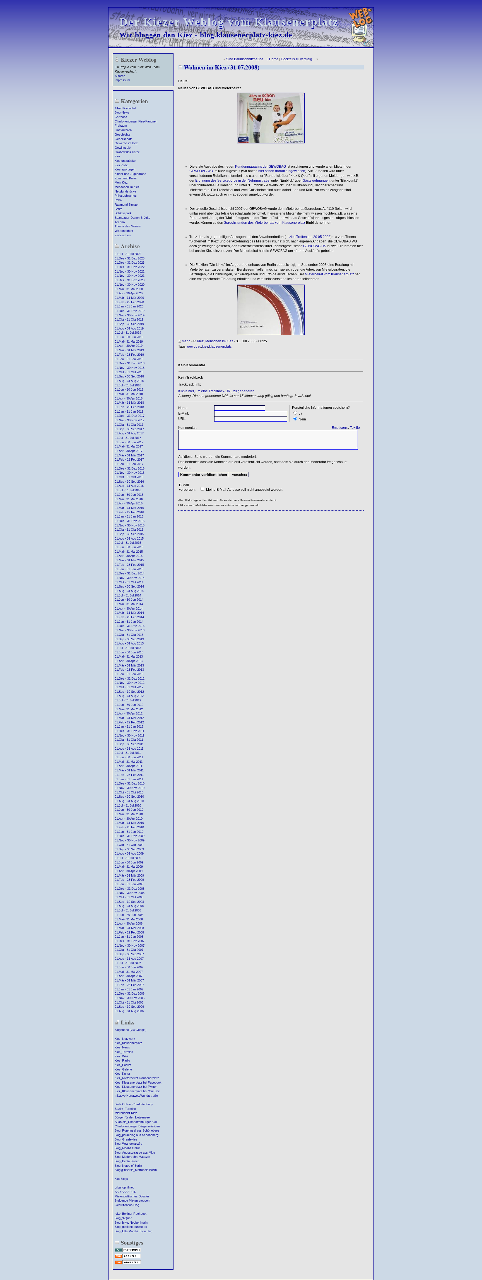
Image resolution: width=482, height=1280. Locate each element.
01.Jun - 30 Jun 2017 (129, 442)
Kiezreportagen (125, 169)
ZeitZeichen (123, 235)
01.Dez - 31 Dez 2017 (129, 415)
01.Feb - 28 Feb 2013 (129, 669)
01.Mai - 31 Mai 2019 (129, 341)
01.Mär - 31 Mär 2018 (129, 402)
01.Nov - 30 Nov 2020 (129, 284)
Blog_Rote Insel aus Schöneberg (137, 1130)
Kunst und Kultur (126, 178)
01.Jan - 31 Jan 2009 (129, 884)
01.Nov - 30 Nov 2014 (129, 577)
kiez (205, 346)
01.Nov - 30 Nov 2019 (129, 315)
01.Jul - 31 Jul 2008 (128, 910)
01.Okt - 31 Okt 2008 (129, 897)
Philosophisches (126, 195)
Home (273, 59)
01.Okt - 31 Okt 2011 (129, 739)
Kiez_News (122, 1047)
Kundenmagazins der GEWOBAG (260, 167)
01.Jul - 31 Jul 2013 (128, 647)
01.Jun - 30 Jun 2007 (129, 967)
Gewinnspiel (123, 147)
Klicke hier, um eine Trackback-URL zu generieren (216, 391)
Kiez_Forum (123, 1065)
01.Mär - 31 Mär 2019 (129, 350)
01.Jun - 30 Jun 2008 (129, 914)
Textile (355, 428)
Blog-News (122, 112)
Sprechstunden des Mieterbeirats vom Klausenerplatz (264, 223)
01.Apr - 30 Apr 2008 (129, 923)
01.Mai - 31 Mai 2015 (129, 551)
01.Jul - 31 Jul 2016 (128, 490)
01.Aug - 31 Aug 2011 (129, 748)
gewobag (194, 346)
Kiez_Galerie (123, 1069)
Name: (183, 408)
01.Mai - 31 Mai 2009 (129, 866)
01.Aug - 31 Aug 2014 (129, 591)
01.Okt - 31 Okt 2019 (129, 319)
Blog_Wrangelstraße (128, 1143)
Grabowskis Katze (127, 152)
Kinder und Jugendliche (130, 173)
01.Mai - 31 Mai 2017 (129, 446)
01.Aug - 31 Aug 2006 (129, 1011)
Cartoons (121, 117)
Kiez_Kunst (122, 1073)
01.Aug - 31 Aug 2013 (129, 643)
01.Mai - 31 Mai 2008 (129, 919)
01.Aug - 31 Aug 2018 (129, 380)
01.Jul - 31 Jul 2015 (128, 542)
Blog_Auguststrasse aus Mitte (135, 1152)
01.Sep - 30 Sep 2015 (129, 534)
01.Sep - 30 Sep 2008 (129, 901)
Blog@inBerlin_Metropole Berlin (136, 1169)
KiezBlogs (121, 1178)
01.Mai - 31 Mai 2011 (129, 761)
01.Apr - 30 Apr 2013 (129, 661)
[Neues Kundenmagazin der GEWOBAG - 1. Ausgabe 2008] (271, 142)
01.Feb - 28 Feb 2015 (129, 564)
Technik (120, 222)
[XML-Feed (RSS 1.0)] (128, 1257)
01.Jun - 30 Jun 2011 (129, 757)
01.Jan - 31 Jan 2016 (129, 516)
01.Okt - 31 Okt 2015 (129, 529)
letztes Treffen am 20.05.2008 (308, 237)
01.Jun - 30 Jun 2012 (129, 704)
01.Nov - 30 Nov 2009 (129, 840)
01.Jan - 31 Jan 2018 (129, 411)
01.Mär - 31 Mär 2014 (129, 612)
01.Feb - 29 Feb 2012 (129, 722)
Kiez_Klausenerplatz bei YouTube (137, 1091)
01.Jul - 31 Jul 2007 (128, 962)
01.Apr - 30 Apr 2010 (129, 818)
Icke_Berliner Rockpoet (130, 1213)
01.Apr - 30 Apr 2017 (129, 451)
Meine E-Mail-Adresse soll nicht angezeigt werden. (244, 490)
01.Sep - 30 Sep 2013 (129, 639)
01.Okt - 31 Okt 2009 (129, 844)
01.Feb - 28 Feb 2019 (129, 354)
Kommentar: (187, 428)
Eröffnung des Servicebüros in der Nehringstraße (232, 180)
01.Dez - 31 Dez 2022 (129, 267)
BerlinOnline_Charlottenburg (134, 1104)
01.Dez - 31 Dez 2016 (129, 468)
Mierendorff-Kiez (126, 1113)
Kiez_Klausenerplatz (128, 1043)
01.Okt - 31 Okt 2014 (129, 582)
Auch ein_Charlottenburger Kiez (136, 1121)
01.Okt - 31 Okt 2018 (129, 372)
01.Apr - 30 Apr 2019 (129, 345)
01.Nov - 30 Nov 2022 (129, 271)
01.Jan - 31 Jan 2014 (129, 621)
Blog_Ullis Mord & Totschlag (133, 1231)
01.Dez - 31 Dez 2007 (129, 941)
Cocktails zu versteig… (298, 59)
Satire (118, 209)
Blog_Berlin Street (127, 1161)
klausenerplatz (220, 346)
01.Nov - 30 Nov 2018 (129, 367)
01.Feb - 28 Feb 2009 (129, 879)
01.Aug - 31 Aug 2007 (129, 958)
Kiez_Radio (122, 1060)
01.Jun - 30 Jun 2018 (129, 389)
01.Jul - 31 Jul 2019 (128, 332)
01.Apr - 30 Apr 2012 (129, 713)
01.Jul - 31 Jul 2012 (128, 700)
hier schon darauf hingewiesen (281, 171)
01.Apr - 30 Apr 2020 (129, 293)
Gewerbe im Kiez (126, 143)
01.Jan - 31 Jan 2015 (129, 569)
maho (186, 341)
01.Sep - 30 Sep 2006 (129, 1006)
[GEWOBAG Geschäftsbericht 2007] (271, 334)
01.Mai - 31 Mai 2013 (129, 656)
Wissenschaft (124, 230)
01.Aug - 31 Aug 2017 (129, 433)
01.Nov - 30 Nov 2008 (129, 892)
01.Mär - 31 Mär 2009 (129, 875)
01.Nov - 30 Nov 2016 (129, 472)
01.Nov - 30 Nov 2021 (129, 275)
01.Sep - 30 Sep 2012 (129, 691)
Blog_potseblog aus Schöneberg (136, 1135)
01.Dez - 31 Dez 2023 (129, 262)
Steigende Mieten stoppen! (132, 1200)
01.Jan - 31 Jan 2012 (129, 726)
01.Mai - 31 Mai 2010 (129, 814)
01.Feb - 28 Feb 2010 (129, 827)
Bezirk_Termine (125, 1108)
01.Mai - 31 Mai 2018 (129, 394)
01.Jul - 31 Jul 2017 (128, 437)
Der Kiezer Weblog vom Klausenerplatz (229, 22)
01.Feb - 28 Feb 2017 (129, 459)
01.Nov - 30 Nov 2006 (129, 998)
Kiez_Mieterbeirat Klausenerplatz (137, 1078)
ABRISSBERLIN (125, 1192)
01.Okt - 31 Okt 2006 (129, 1002)
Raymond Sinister (127, 204)
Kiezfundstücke (125, 160)
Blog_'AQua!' (123, 1218)
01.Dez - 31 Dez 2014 (129, 573)
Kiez (117, 156)
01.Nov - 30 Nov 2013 (129, 630)
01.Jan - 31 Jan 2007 (129, 989)
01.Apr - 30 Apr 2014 (129, 608)
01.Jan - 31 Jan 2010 (129, 831)
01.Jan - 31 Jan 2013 (129, 674)
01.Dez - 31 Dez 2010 (129, 783)
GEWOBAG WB (201, 171)
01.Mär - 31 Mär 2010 (129, 822)
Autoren (120, 76)
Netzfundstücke (125, 191)
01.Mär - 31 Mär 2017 (129, 455)
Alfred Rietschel (125, 108)
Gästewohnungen (316, 180)
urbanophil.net (124, 1187)
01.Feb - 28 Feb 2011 (129, 774)
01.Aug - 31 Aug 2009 (129, 853)
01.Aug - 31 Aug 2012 (129, 695)
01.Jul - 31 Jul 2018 (128, 385)
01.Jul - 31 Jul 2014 (128, 595)
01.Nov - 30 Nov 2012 (129, 682)
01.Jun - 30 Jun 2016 (129, 494)
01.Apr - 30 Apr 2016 (129, 503)
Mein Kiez (121, 182)
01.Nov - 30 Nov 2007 (129, 945)
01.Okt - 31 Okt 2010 (129, 792)
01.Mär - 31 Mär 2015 (129, 560)
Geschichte (122, 134)
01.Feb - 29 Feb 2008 (129, 932)
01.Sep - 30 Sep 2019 (129, 324)
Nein (302, 419)
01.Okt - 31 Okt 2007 (129, 949)
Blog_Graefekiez (126, 1139)
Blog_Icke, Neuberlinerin (131, 1222)
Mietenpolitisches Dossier (132, 1196)
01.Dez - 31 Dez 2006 (129, 993)
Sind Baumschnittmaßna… (246, 59)
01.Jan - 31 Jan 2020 (129, 306)
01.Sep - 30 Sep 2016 (129, 481)
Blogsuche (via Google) (130, 1029)
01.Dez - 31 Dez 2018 (129, 363)
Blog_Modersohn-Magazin (132, 1156)
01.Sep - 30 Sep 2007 (129, 954)
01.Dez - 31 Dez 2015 (129, 521)
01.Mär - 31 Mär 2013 (129, 665)
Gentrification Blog (127, 1205)
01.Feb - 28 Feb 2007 (129, 985)
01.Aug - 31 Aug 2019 (129, 328)
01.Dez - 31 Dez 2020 (129, 280)
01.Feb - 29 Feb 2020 (129, 302)
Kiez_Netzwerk (125, 1038)
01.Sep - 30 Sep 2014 (129, 586)
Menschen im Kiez (127, 187)
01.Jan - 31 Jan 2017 (129, 464)
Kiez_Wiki (121, 1056)
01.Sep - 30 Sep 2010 (129, 796)
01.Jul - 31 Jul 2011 (128, 752)
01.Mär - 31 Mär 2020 (129, 297)
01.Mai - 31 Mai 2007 (129, 971)
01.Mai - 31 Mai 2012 (129, 709)
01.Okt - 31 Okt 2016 (129, 477)
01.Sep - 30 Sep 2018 (129, 376)
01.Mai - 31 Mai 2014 (129, 604)
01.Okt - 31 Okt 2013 (129, 634)
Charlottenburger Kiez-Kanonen (136, 121)
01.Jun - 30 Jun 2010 (129, 809)
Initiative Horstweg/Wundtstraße (136, 1095)
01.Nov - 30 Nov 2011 (129, 735)
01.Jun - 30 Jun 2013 (129, 652)
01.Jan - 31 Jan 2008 (129, 936)
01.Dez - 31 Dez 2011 (129, 731)
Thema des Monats (128, 226)
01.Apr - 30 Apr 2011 (128, 765)
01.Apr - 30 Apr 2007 (129, 976)
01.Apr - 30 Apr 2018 (129, 398)
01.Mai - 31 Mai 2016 (129, 499)
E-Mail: (183, 413)
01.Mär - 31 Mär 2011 (129, 770)
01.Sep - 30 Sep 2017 (129, 429)
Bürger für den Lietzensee (132, 1117)
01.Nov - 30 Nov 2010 (129, 788)
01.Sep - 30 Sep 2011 (129, 744)
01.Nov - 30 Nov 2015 (129, 525)
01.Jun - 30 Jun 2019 (129, 337)
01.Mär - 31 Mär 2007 (129, 980)
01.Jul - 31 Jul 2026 (128, 254)
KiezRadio (121, 165)
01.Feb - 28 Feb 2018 (129, 407)
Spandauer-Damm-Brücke (132, 217)
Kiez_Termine (124, 1051)
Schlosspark (123, 213)
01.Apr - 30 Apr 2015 (129, 555)
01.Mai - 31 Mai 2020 (129, 289)
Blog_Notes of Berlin (128, 1165)
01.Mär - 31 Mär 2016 (129, 507)
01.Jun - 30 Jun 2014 (129, 599)
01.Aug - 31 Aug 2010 (129, 801)
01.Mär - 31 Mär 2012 (129, 718)
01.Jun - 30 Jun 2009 (129, 862)
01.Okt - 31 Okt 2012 (129, 687)
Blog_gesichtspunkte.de (131, 1226)
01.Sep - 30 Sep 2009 (129, 849)
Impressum (122, 80)
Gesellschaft (123, 139)
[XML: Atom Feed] (128, 1263)
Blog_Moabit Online (128, 1148)
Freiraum (121, 125)
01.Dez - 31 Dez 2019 (129, 310)
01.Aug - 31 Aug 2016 (129, 485)
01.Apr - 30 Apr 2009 (129, 871)
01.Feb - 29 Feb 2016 (129, 512)
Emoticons (340, 428)
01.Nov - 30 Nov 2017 (129, 420)
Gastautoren (123, 130)
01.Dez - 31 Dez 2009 (129, 836)
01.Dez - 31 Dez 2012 (129, 678)
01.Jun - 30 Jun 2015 (129, 547)
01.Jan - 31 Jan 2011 (129, 779)
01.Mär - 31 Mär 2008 (129, 928)
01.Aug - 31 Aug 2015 (129, 538)
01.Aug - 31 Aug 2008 (129, 906)
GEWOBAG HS (314, 246)
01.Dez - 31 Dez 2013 (129, 625)
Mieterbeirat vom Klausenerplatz (329, 274)
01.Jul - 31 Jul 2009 (128, 858)
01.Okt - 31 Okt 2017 (129, 424)
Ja (300, 413)
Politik (118, 200)
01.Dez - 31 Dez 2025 (129, 258)
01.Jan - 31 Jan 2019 (129, 359)
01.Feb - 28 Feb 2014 (129, 617)
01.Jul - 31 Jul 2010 (128, 805)
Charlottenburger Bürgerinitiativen (137, 1126)
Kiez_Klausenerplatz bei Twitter (136, 1086)
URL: (182, 419)
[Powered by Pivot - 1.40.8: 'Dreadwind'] (128, 1251)
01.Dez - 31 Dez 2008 (129, 888)
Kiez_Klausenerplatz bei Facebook (138, 1082)
